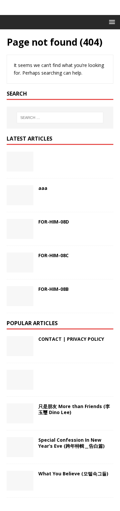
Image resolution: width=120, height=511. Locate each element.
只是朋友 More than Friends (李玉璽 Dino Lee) (74, 409)
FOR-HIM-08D (53, 222)
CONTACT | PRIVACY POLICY (71, 339)
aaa (42, 188)
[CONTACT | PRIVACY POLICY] (20, 346)
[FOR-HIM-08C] (20, 262)
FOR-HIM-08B (53, 289)
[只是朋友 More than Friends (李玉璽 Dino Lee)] (20, 413)
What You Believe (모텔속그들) (73, 473)
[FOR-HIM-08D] (20, 229)
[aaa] (20, 195)
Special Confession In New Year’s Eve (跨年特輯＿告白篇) (71, 443)
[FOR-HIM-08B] (20, 296)
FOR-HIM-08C (53, 255)
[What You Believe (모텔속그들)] (20, 481)
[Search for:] (60, 117)
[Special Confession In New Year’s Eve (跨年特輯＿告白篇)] (20, 447)
